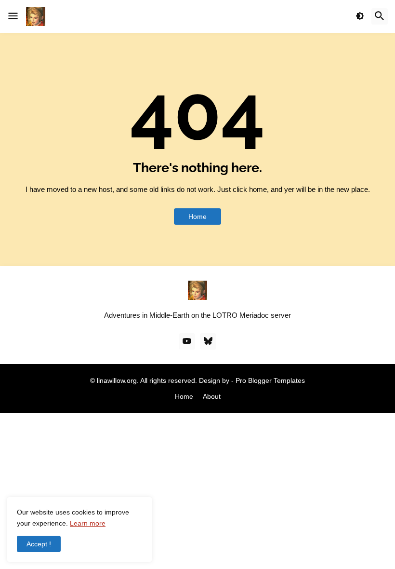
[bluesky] (208, 341)
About (212, 396)
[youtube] (187, 341)
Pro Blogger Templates (270, 380)
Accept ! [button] (38, 544)
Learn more (87, 523)
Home (197, 216)
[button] (13, 16)
